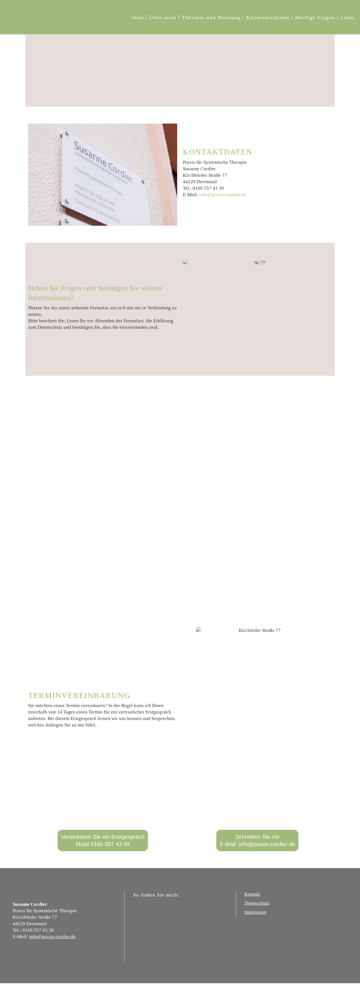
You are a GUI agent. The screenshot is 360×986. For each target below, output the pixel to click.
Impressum (255, 912)
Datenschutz (256, 903)
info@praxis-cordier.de (222, 194)
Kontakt (252, 894)
